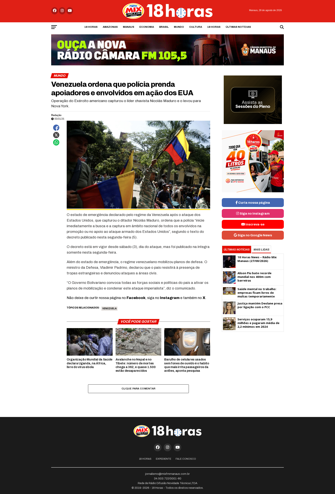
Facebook (136, 298)
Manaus (128, 27)
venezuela (109, 308)
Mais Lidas (261, 249)
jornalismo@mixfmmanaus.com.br (167, 473)
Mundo (179, 27)
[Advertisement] (253, 364)
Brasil (164, 27)
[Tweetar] (56, 135)
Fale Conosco (186, 459)
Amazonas (110, 27)
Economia (146, 27)
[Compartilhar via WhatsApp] (56, 142)
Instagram (170, 298)
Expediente (163, 459)
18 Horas (91, 27)
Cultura (195, 27)
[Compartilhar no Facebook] (56, 128)
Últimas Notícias (238, 27)
